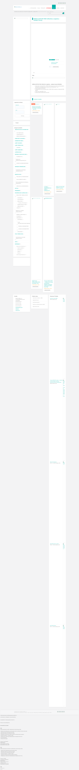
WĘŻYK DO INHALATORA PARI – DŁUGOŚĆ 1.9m (36, 282)
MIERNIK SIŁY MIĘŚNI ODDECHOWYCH (20, 211)
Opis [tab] (34, 72)
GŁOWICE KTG (19, 156)
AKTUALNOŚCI (33, 8)
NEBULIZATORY (35, 11)
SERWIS (57, 8)
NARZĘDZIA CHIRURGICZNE (20, 166)
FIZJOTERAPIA (20, 199)
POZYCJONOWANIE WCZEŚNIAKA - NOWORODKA (22, 183)
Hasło (16, 110)
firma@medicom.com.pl (19, 307)
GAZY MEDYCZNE (19, 132)
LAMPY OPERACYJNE (19, 145)
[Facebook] (60, 3)
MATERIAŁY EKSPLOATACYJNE (20, 154)
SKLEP (54, 8)
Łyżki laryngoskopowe (20, 254)
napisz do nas (18, 310)
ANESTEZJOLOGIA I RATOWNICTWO (21, 129)
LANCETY (18, 207)
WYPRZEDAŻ (48, 8)
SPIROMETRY (18, 217)
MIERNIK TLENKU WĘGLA (21, 214)
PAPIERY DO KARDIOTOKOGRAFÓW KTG (21, 160)
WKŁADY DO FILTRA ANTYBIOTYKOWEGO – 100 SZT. (36, 108)
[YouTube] (65, 3)
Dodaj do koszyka (55, 66)
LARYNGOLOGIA (18, 152)
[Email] (59, 3)
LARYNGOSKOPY (19, 134)
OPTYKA (16, 188)
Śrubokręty (19, 249)
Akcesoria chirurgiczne (20, 246)
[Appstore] (62, 3)
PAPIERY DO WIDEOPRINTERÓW (22, 163)
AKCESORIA (19, 197)
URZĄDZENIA (19, 231)
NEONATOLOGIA (18, 174)
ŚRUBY (18, 251)
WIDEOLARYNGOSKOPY (20, 136)
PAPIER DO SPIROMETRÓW (23, 226)
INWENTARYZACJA (36, 300)
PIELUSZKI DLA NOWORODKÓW (22, 176)
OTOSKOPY (18, 216)
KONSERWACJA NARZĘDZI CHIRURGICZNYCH (21, 171)
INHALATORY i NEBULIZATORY (28, 11)
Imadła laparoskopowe (36, 302)
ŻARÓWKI (18, 147)
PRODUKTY (43, 8)
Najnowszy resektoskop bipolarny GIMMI (39, 304)
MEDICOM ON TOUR (36, 306)
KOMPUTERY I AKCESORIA (20, 138)
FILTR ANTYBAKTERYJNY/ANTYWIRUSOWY (24, 223)
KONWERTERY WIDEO (19, 140)
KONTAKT (62, 8)
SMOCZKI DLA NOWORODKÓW (22, 186)
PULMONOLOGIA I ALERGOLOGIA (19, 11)
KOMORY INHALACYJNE (21, 204)
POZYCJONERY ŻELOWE (21, 179)
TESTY (16, 241)
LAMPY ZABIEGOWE (18, 149)
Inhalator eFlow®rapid (22, 202)
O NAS (38, 8)
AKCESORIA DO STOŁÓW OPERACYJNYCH (20, 238)
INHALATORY (19, 201)
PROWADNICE (17, 190)
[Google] (63, 3)
